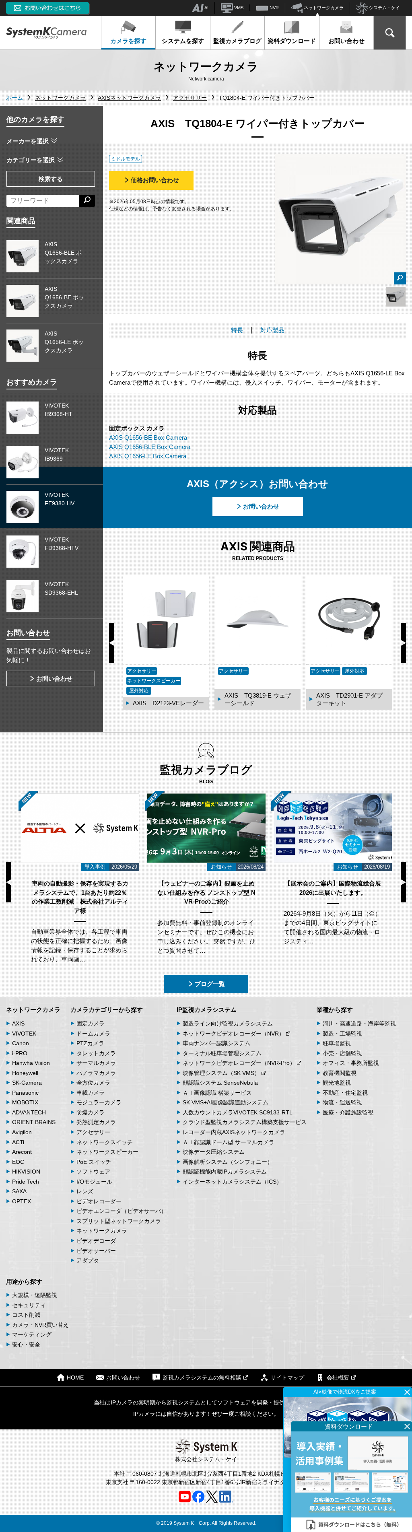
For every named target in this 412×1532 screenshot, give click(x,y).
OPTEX (21, 1201)
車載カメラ (90, 1092)
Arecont (22, 1152)
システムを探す (183, 40)
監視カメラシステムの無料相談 (202, 1378)
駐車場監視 (337, 1043)
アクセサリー (93, 1132)
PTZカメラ (90, 1043)
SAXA (19, 1191)
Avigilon (22, 1132)
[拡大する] (400, 278)
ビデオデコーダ (96, 1241)
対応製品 (272, 330)
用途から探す (24, 1281)
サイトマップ (287, 1378)
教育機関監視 (339, 1073)
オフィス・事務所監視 (351, 1063)
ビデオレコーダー (99, 1201)
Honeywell (25, 1073)
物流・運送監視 (342, 1102)
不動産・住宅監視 (345, 1092)
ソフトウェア (93, 1171)
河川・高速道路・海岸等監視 (359, 1023)
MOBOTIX (25, 1102)
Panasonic (25, 1092)
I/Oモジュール (94, 1181)
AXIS (18, 1023)
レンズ (84, 1191)
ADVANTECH (29, 1112)
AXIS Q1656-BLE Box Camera (149, 446)
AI (206, 7)
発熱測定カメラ (96, 1122)
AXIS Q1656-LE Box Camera (147, 456)
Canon (20, 1043)
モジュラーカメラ (99, 1102)
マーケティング (32, 1334)
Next (403, 643)
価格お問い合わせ (155, 180)
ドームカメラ (93, 1033)
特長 (237, 330)
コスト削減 (26, 1315)
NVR (273, 7)
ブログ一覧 (210, 983)
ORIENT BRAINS (34, 1122)
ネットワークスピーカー (107, 1152)
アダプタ (87, 1260)
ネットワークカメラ (323, 7)
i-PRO (19, 1053)
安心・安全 (26, 1344)
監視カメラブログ (237, 40)
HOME (75, 1378)
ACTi (18, 1142)
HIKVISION (26, 1171)
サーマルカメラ (96, 1063)
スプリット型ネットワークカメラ (118, 1221)
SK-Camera (27, 1082)
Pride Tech (25, 1181)
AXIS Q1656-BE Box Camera (148, 437)
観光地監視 (337, 1082)
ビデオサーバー (96, 1251)
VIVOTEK (24, 1033)
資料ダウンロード (292, 40)
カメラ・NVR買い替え (40, 1325)
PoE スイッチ (93, 1162)
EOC (18, 1162)
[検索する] (87, 201)
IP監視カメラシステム (207, 1009)
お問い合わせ (346, 40)
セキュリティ (29, 1305)
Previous (111, 643)
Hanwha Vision (31, 1063)
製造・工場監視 (342, 1033)
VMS (238, 7)
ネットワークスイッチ (104, 1142)
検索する (51, 178)
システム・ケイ (384, 7)
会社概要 (338, 1378)
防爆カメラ (90, 1112)
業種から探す (335, 1009)
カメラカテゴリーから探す (106, 1009)
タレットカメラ (96, 1053)
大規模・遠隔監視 (34, 1295)
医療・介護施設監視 (348, 1112)
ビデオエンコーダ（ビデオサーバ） (121, 1211)
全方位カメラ (93, 1082)
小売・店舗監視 (342, 1053)
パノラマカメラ (96, 1073)
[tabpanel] (396, 297)
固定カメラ (90, 1023)
